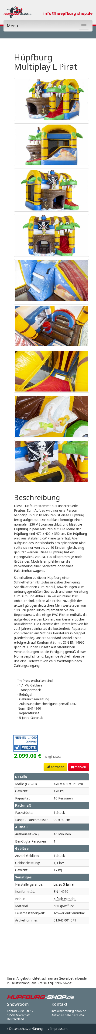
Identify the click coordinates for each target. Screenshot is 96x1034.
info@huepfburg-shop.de (68, 13)
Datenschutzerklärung (25, 1028)
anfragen (57, 767)
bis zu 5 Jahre (64, 884)
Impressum (58, 1028)
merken (80, 767)
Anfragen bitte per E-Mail (68, 1015)
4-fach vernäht (65, 898)
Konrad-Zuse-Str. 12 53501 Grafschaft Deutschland (20, 1015)
